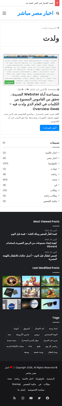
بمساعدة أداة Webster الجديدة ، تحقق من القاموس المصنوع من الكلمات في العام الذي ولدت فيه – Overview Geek (34, 101)
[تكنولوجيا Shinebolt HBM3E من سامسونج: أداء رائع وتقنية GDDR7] (12, 292)
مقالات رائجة (50, 195)
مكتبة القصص (50, 201)
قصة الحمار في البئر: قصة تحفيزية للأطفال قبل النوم (28, 3)
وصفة (26, 352)
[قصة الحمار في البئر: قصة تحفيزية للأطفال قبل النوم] (12, 281)
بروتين (37, 334)
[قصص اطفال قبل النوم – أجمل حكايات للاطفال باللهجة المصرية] (31, 292)
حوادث (53, 168)
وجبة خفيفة (38, 352)
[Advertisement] (31, 53)
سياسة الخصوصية (36, 389)
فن (55, 185)
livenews (52, 89)
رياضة (54, 174)
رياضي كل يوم (51, 346)
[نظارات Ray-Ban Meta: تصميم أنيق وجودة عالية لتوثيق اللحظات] (50, 304)
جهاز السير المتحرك (30, 340)
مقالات (53, 190)
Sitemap (16, 384)
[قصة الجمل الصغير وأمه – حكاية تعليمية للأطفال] (31, 281)
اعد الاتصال (39, 328)
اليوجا (16, 328)
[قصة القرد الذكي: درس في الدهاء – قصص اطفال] (50, 292)
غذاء (30, 346)
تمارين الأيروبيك (22, 334)
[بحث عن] (57, 14)
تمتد (9, 334)
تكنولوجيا (52, 163)
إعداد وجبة (53, 328)
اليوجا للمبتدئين (51, 334)
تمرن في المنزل (50, 340)
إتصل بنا (21, 389)
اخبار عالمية (51, 152)
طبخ (39, 346)
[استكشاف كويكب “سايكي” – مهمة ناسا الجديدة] (12, 304)
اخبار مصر (52, 158)
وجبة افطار (53, 352)
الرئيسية (51, 378)
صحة (54, 179)
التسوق (26, 328)
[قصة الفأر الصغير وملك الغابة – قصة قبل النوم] (50, 281)
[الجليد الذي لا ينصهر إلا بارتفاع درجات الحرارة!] (31, 304)
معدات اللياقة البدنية (15, 346)
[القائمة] (4, 14)
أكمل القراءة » (50, 127)
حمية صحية (11, 340)
